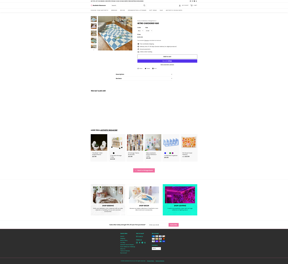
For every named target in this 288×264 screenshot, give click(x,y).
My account (123, 253)
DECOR (122, 10)
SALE (161, 10)
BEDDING (114, 10)
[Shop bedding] (108, 194)
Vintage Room (152, 20)
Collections (144, 20)
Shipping (146, 40)
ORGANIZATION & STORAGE (137, 10)
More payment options (167, 64)
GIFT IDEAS (153, 10)
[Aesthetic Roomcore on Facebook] (139, 242)
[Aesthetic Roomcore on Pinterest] (142, 242)
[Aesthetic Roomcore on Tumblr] (145, 242)
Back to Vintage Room (145, 170)
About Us (122, 249)
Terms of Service (125, 251)
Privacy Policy (150, 261)
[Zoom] (115, 33)
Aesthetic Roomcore (108, 130)
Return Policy (124, 240)
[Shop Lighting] (180, 194)
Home (139, 20)
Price (139, 34)
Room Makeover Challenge (127, 246)
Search (122, 236)
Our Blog (122, 242)
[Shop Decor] (144, 194)
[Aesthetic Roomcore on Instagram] (137, 242)
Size (146, 27)
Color (139, 27)
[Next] (94, 49)
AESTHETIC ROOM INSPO (174, 10)
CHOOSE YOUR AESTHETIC (99, 10)
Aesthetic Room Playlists (127, 244)
